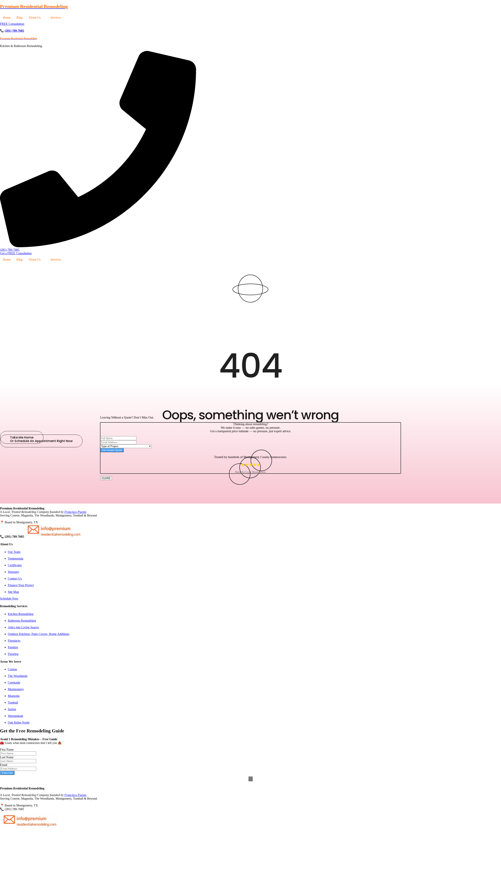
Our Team (14, 552)
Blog (19, 17)
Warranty (13, 571)
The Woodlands (17, 676)
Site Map (13, 591)
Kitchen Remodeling (20, 614)
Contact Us (15, 578)
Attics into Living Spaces (23, 627)
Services (55, 17)
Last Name (7, 757)
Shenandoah (15, 716)
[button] (36, 17)
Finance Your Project (21, 585)
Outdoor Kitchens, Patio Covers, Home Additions (38, 634)
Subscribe (7, 772)
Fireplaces (14, 640)
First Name (7, 749)
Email (3, 764)
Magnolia (14, 696)
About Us (34, 17)
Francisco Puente (75, 512)
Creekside (14, 682)
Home (7, 17)
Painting (13, 647)
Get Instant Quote (112, 450)
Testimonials (15, 558)
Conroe (12, 669)
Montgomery (16, 689)
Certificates (15, 565)
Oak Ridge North (18, 722)
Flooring (13, 654)
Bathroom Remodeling (22, 620)
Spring (12, 709)
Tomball (13, 702)
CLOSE (106, 478)
